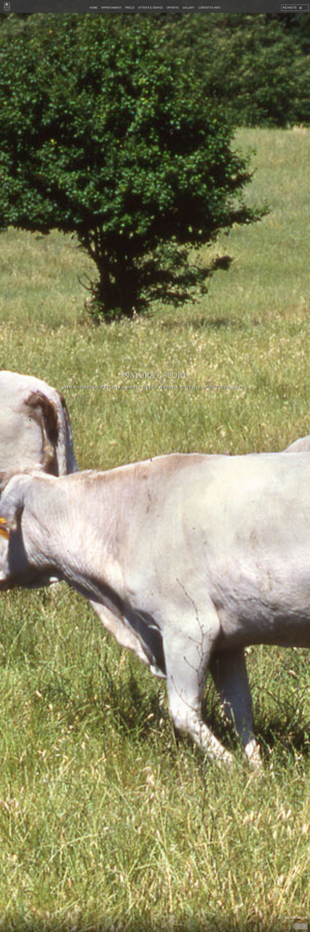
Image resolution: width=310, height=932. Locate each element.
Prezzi (129, 7)
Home (93, 7)
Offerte (172, 7)
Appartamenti (111, 7)
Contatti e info (209, 7)
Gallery (188, 7)
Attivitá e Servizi (150, 7)
